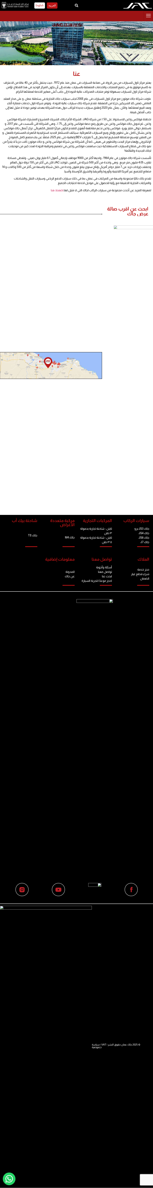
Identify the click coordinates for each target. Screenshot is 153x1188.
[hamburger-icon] (148, 16)
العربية (52, 5)
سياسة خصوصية (97, 1046)
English (39, 5)
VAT (103, 1044)
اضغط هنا (57, 190)
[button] (77, 5)
